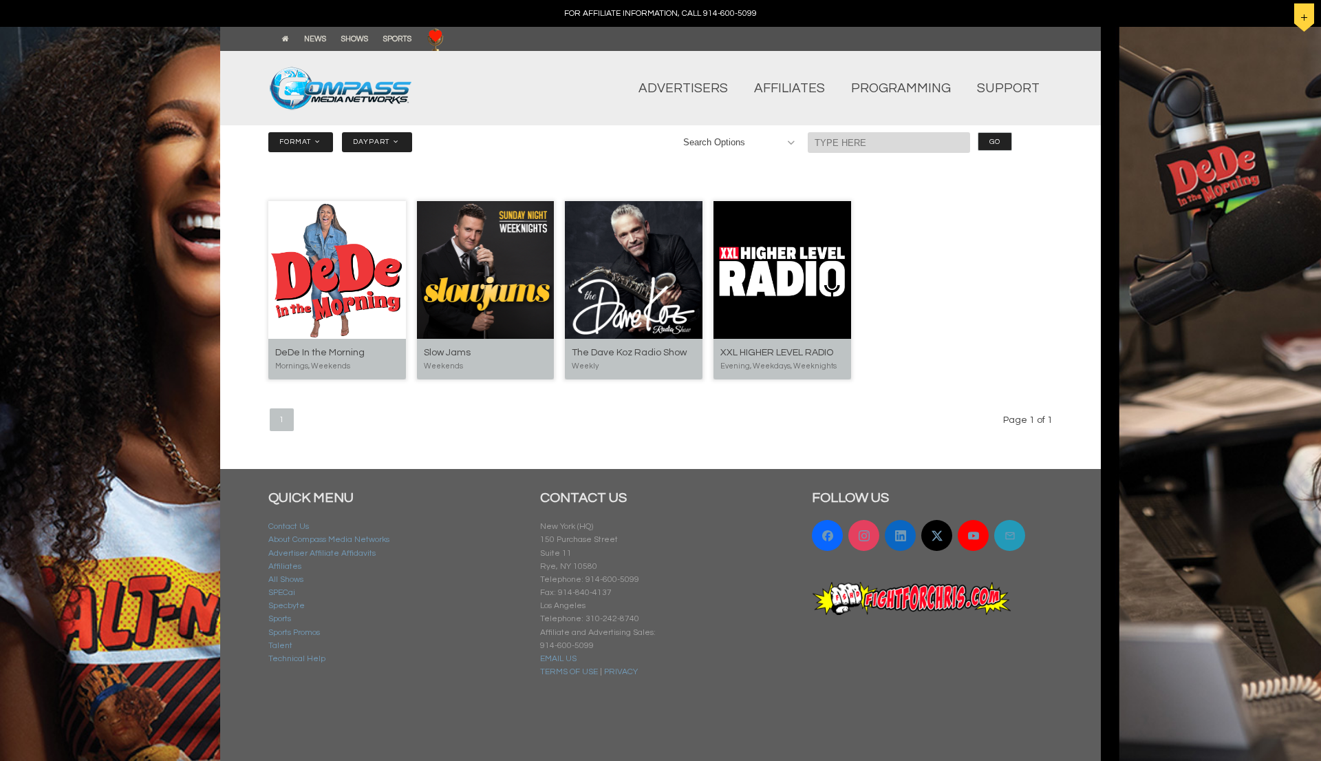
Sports (279, 618)
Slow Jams (447, 352)
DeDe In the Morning (320, 352)
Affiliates (284, 566)
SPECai (281, 592)
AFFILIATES (789, 88)
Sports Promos (294, 632)
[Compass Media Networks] (368, 88)
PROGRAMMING (901, 88)
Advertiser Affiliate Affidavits (322, 553)
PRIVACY (621, 671)
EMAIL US (558, 658)
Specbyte (286, 605)
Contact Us (288, 526)
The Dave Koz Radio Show (629, 352)
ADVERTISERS (683, 88)
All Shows (285, 579)
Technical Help (296, 658)
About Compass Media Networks (328, 539)
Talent (280, 645)
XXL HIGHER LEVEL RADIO (776, 352)
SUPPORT (1008, 88)
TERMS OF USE (569, 671)
